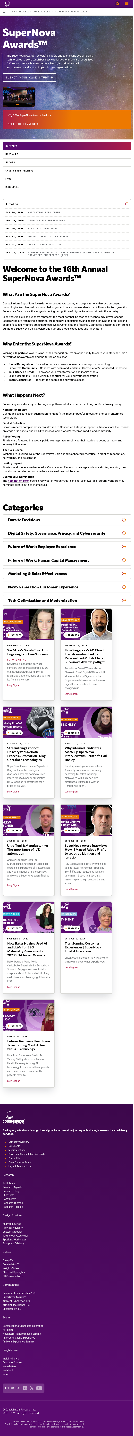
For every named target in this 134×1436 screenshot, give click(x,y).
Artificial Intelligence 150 (16, 1305)
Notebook (8, 1370)
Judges (10, 162)
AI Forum (8, 1329)
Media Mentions (16, 1150)
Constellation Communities (30, 11)
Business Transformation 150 (19, 1293)
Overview (11, 146)
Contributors (9, 1199)
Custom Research (12, 1231)
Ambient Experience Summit (18, 1341)
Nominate (11, 154)
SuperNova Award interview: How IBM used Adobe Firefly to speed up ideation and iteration (86, 851)
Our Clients (14, 1146)
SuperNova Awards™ (14, 1297)
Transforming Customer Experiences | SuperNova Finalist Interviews (83, 947)
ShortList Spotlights (14, 1272)
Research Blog (11, 1191)
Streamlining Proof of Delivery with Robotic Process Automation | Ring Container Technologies (26, 754)
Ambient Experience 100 (16, 1301)
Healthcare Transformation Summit (22, 1333)
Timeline (12, 204)
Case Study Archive (19, 170)
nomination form (18, 480)
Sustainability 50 (12, 1308)
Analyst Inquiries (12, 1223)
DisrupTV (8, 1260)
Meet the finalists (23, 124)
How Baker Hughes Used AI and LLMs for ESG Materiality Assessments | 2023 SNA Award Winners (27, 949)
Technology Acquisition (15, 1235)
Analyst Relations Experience (19, 1337)
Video (6, 1374)
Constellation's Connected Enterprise (23, 1325)
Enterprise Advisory (14, 1243)
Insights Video (11, 1268)
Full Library (9, 1183)
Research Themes (13, 1202)
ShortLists (8, 1195)
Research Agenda (12, 1187)
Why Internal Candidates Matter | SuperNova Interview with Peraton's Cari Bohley (86, 754)
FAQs (8, 178)
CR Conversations (13, 1276)
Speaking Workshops (14, 1239)
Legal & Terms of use (19, 1166)
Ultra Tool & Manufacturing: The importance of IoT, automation (27, 849)
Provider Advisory (13, 1227)
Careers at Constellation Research (26, 1154)
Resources (12, 187)
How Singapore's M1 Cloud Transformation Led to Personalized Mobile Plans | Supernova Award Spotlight (85, 656)
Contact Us (14, 1158)
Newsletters (10, 1366)
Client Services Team (19, 1162)
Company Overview (18, 1142)
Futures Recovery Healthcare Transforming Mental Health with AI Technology (28, 1045)
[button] (6, 104)
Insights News (11, 1358)
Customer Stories (12, 1362)
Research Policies (13, 1206)
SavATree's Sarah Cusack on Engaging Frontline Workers (27, 652)
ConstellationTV (11, 1264)
